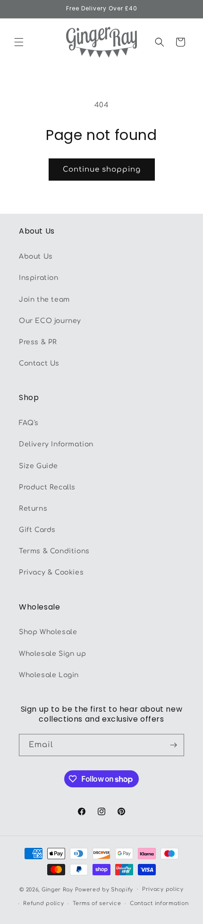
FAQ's (29, 423)
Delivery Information (56, 444)
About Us (36, 256)
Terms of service (97, 903)
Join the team (44, 299)
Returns (33, 508)
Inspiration (39, 277)
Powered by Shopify (104, 889)
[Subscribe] (173, 745)
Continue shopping (102, 170)
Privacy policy (163, 889)
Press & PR (38, 342)
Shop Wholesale (48, 632)
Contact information (159, 903)
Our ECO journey (50, 320)
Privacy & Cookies (51, 572)
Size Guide (38, 466)
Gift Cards (37, 529)
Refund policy (43, 903)
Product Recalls (47, 487)
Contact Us (39, 363)
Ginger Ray (57, 889)
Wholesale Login (49, 675)
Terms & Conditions (54, 551)
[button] (18, 42)
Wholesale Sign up (52, 653)
